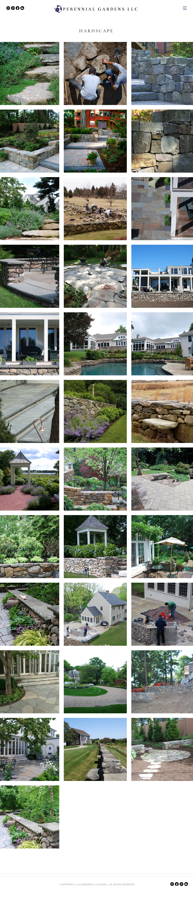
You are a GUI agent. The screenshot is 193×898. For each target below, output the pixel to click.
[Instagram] (8, 8)
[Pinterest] (13, 8)
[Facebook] (17, 8)
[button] (185, 8)
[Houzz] (22, 8)
